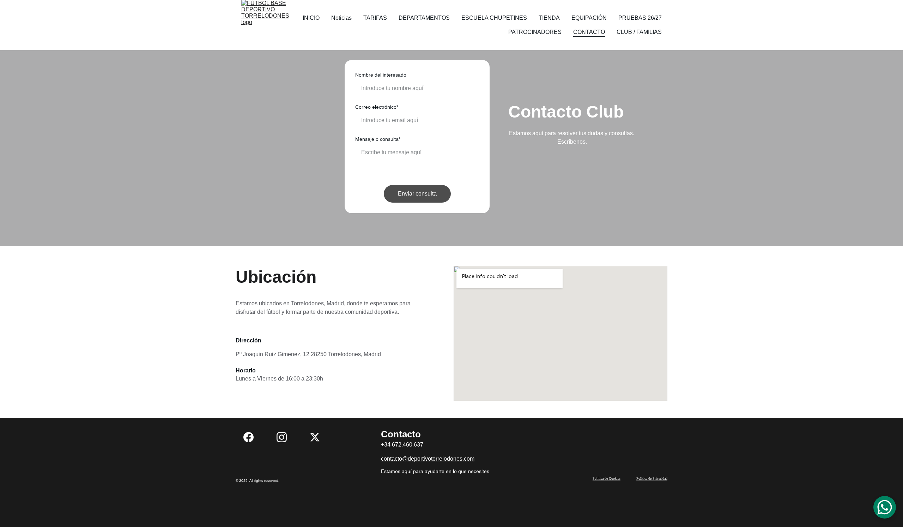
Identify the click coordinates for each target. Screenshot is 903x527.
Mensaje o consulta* (377, 139)
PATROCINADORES (535, 32)
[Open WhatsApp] (884, 507)
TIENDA (549, 18)
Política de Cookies (606, 478)
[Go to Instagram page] (285, 437)
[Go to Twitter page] (315, 437)
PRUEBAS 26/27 (640, 18)
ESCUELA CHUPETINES (494, 18)
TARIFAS (375, 18)
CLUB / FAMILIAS (639, 32)
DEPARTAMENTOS (424, 18)
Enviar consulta (417, 194)
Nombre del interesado (380, 75)
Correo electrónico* (376, 107)
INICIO (311, 18)
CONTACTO (589, 32)
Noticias (341, 18)
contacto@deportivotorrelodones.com (427, 459)
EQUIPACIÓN (589, 18)
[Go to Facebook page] (252, 437)
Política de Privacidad (651, 478)
